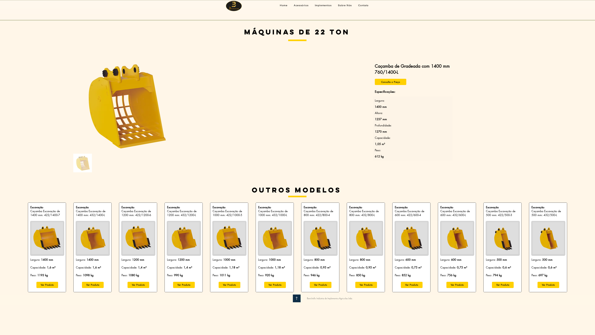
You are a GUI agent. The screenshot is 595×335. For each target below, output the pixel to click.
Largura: (35, 259)
